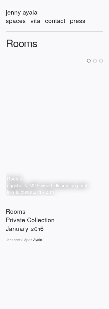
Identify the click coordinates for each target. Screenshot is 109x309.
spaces (16, 20)
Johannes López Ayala (24, 239)
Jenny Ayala (21, 12)
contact (55, 20)
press (77, 20)
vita (35, 20)
